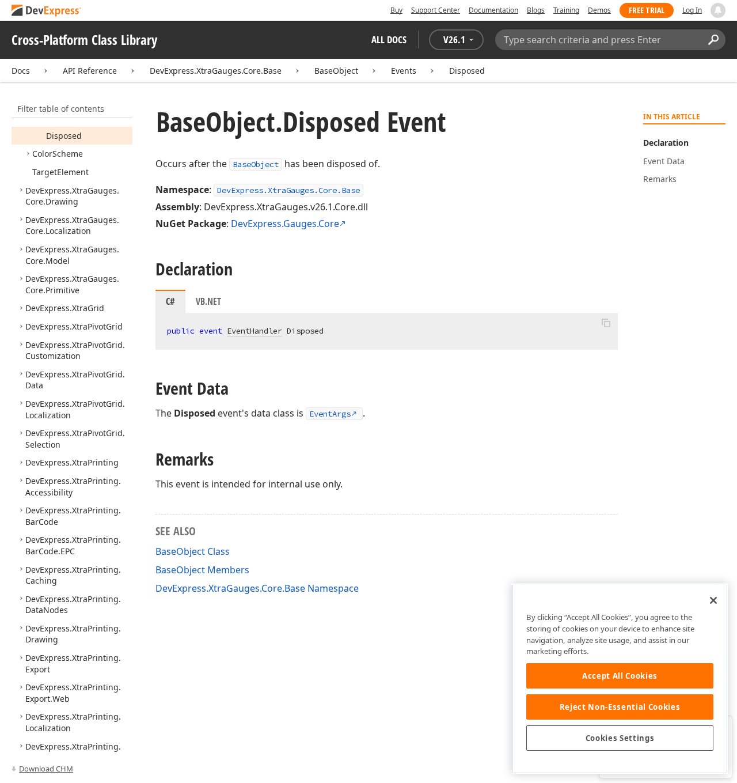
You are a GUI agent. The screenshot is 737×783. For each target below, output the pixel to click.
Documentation (493, 10)
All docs (389, 39)
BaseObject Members (202, 569)
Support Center (435, 10)
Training (566, 10)
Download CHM (46, 768)
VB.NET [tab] (208, 301)
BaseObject (336, 70)
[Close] (713, 600)
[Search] (713, 39)
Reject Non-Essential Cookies (620, 707)
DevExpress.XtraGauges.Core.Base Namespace (257, 588)
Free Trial (646, 10)
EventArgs (330, 413)
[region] (620, 678)
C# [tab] (170, 301)
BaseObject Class (192, 551)
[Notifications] (718, 10)
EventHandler (254, 331)
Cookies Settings (620, 738)
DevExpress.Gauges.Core (285, 223)
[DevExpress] (47, 11)
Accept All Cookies (620, 676)
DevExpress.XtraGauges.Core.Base (216, 70)
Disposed (467, 70)
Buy (396, 10)
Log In (692, 10)
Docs (21, 70)
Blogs (536, 10)
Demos (599, 10)
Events (403, 70)
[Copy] (605, 322)
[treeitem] (64, 135)
